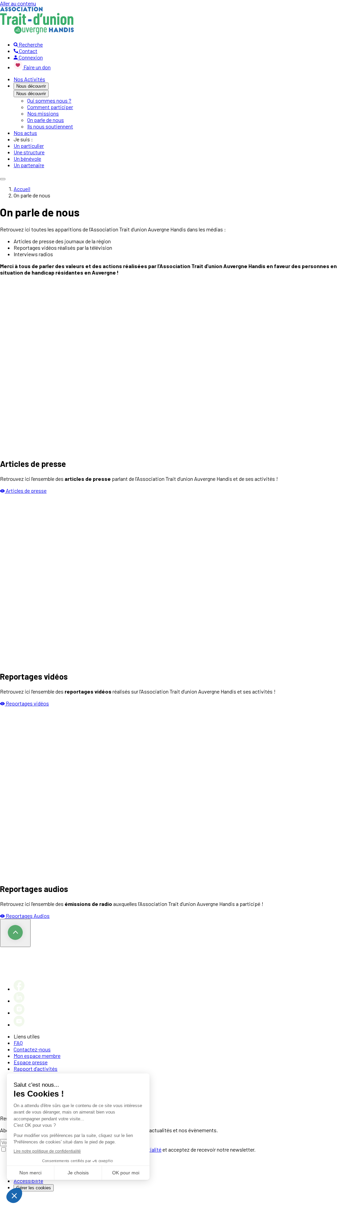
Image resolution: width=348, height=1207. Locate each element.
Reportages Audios (28, 915)
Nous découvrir (31, 86)
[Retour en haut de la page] (15, 933)
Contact (27, 51)
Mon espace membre (37, 1055)
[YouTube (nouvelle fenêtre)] (19, 1024)
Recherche (30, 44)
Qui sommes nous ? (49, 100)
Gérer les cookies (33, 1187)
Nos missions (43, 113)
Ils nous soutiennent (50, 126)
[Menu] (2, 179)
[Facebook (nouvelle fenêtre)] (19, 988)
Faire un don (37, 67)
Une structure (29, 152)
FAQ (18, 1042)
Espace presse (31, 1062)
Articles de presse (26, 490)
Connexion (30, 57)
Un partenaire (29, 165)
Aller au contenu (18, 3)
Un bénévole (27, 158)
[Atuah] (37, 32)
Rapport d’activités (35, 1068)
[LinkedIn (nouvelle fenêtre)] (19, 1000)
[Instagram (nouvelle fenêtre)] (19, 1012)
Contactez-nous (32, 1049)
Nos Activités (29, 79)
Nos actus (25, 132)
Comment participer (50, 107)
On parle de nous (45, 120)
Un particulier (29, 145)
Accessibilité (28, 1180)
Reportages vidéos (27, 703)
